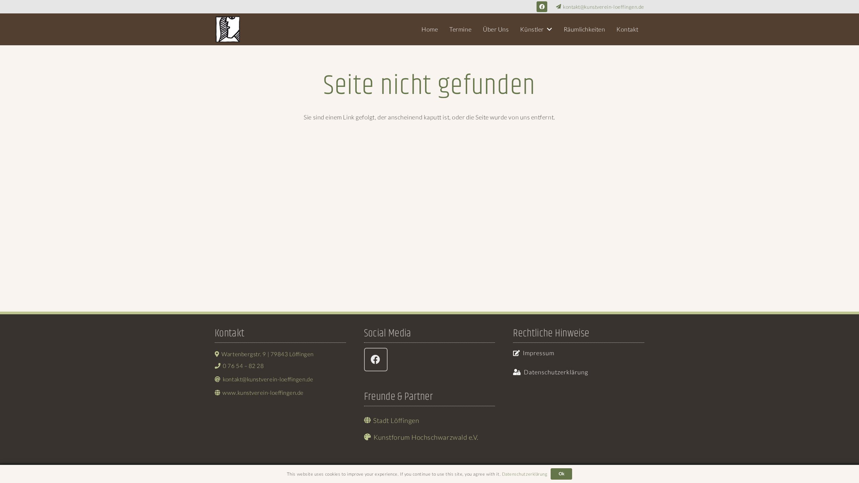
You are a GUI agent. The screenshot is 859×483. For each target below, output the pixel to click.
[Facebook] (542, 6)
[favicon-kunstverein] (228, 29)
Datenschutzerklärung (525, 474)
